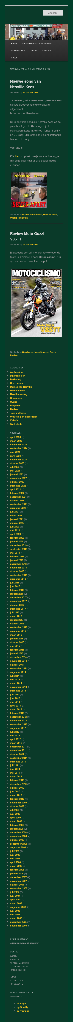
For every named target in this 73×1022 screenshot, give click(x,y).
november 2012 (18, 720)
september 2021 (18, 504)
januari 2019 (16, 560)
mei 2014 (15, 679)
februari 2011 (17, 780)
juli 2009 (14, 810)
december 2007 (18, 877)
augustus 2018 (18, 578)
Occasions (16, 398)
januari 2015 (16, 653)
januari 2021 (16, 519)
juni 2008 (15, 854)
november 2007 (18, 881)
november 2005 (18, 925)
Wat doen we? (18, 50)
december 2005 (18, 921)
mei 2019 (15, 552)
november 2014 (18, 660)
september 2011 (18, 757)
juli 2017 (14, 612)
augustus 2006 (18, 907)
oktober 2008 (17, 839)
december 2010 (18, 784)
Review (14, 355)
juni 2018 (15, 586)
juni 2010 (15, 791)
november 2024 (18, 444)
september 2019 (18, 549)
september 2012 (18, 724)
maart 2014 (16, 683)
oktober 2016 (17, 623)
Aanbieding (16, 372)
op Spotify (22, 1007)
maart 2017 (16, 616)
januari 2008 (16, 873)
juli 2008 (14, 851)
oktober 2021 (17, 500)
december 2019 (18, 545)
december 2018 (18, 563)
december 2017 (18, 597)
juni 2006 (15, 910)
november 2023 (18, 459)
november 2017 (18, 601)
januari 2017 (16, 619)
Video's (14, 420)
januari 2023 (16, 474)
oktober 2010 (17, 787)
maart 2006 (16, 918)
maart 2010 (16, 795)
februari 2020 (17, 537)
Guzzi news (27, 352)
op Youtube (23, 1010)
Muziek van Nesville (32, 214)
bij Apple (21, 1003)
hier (17, 156)
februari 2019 (17, 556)
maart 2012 (16, 742)
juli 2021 (14, 511)
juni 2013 (15, 698)
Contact (33, 50)
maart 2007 (16, 903)
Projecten (23, 217)
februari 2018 (17, 590)
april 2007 (15, 899)
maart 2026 (16, 440)
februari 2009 (17, 825)
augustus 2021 (18, 507)
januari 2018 (16, 593)
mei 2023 (15, 470)
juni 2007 (15, 895)
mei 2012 (15, 735)
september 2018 (18, 575)
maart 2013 (16, 709)
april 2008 (15, 862)
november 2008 (18, 836)
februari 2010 (17, 798)
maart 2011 (16, 776)
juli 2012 (14, 731)
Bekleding (15, 379)
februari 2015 (17, 649)
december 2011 (18, 746)
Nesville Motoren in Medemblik (37, 43)
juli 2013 (14, 694)
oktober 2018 (17, 571)
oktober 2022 (17, 481)
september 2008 (18, 843)
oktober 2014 (17, 664)
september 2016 (18, 627)
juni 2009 (15, 813)
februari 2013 (17, 713)
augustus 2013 (18, 690)
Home (14, 43)
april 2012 (15, 739)
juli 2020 (14, 526)
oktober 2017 (17, 605)
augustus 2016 (18, 631)
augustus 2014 (18, 672)
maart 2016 (16, 634)
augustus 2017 (18, 608)
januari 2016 (16, 638)
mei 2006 (15, 914)
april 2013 (15, 705)
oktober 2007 (17, 884)
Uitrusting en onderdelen (23, 416)
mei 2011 (15, 772)
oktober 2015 (17, 642)
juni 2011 (15, 769)
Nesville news (50, 214)
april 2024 (15, 455)
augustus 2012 (18, 728)
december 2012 (18, 716)
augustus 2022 (18, 485)
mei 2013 (15, 702)
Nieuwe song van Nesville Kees (25, 83)
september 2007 (18, 888)
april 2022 (15, 489)
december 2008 (18, 832)
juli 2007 (14, 892)
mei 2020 (15, 530)
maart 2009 (16, 821)
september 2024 (18, 448)
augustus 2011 (18, 761)
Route (14, 57)
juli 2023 (14, 467)
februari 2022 (17, 493)
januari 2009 (16, 828)
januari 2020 (16, 541)
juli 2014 (14, 675)
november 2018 (18, 567)
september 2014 (18, 668)
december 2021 (18, 496)
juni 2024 (15, 452)
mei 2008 (15, 858)
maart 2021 (16, 515)
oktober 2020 (17, 523)
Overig (13, 217)
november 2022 (18, 478)
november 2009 (18, 802)
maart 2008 (16, 866)
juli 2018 (14, 582)
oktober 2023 (17, 463)
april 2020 (15, 534)
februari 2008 (17, 869)
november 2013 (18, 687)
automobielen (17, 375)
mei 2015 (15, 646)
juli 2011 (14, 765)
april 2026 (15, 437)
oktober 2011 (17, 754)
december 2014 (18, 657)
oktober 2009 (17, 806)
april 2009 (15, 817)
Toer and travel (18, 413)
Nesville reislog (18, 394)
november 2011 (18, 750)
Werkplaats (16, 424)
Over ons (47, 50)
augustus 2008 (18, 847)
